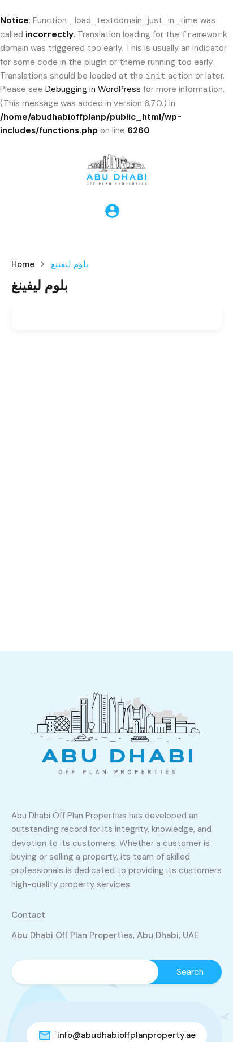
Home (22, 264)
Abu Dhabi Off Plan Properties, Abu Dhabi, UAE (105, 935)
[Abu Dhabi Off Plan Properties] (116, 167)
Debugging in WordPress (93, 89)
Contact (28, 915)
